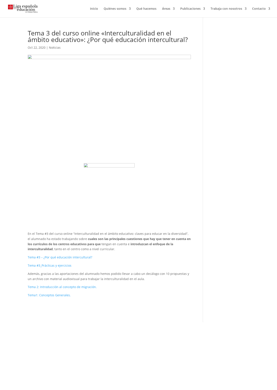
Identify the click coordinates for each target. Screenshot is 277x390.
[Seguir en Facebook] (150, 354)
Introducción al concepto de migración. (68, 287)
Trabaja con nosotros (226, 9)
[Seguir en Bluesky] (176, 354)
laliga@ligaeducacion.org (46, 371)
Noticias (55, 47)
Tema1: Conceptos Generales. (49, 295)
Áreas (166, 9)
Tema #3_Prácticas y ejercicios (49, 265)
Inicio (94, 9)
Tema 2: (34, 287)
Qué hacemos (146, 9)
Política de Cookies (109, 352)
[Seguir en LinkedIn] (185, 354)
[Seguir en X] (159, 354)
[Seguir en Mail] (226, 359)
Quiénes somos (115, 9)
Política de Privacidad (113, 346)
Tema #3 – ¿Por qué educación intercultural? (60, 257)
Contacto (259, 9)
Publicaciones (190, 9)
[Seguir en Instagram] (167, 354)
